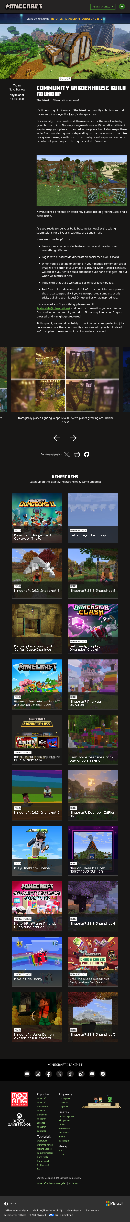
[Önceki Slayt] (56, 438)
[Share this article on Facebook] (86, 454)
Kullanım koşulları (74, 1210)
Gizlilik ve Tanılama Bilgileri (16, 1210)
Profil (61, 1150)
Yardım (62, 1124)
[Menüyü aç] (122, 6)
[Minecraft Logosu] (24, 7)
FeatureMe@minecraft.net (53, 308)
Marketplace (64, 1098)
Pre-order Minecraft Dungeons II (74, 18)
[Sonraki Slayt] (73, 438)
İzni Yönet (73, 1183)
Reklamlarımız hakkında (15, 1215)
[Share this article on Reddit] (77, 454)
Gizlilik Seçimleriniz (64, 1215)
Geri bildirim (64, 1128)
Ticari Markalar (92, 1210)
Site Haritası (64, 1132)
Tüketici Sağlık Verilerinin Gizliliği (47, 1210)
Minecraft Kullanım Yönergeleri (51, 1183)
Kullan (61, 1154)
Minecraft (41, 1098)
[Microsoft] (114, 1203)
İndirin (62, 1136)
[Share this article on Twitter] (67, 454)
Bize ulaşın (64, 1140)
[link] (27, 1073)
